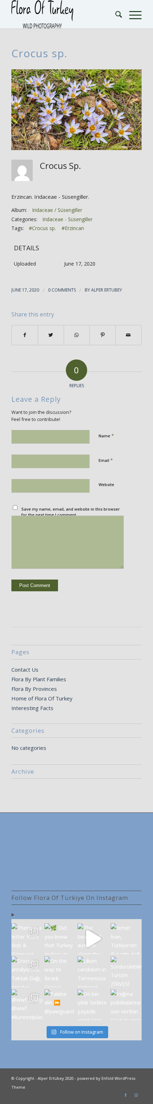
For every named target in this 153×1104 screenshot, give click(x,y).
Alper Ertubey (106, 290)
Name (106, 435)
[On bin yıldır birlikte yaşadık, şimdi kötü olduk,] (93, 1005)
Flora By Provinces (34, 688)
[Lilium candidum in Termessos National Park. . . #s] (93, 971)
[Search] (115, 14)
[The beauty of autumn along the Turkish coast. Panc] (93, 938)
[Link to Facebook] (125, 1095)
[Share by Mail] (128, 335)
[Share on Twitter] (51, 335)
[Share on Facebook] (25, 335)
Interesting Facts (32, 707)
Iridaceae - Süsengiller (67, 219)
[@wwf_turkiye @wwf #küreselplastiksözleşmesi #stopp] (26, 1005)
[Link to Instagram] (136, 1095)
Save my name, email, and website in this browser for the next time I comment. (70, 512)
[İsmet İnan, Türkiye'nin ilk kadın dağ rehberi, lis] (126, 938)
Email (106, 460)
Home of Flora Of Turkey (42, 698)
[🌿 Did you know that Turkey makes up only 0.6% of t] (59, 938)
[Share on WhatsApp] (77, 335)
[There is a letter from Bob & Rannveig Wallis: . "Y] (26, 938)
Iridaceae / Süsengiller (57, 210)
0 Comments (62, 290)
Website (106, 484)
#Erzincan (73, 228)
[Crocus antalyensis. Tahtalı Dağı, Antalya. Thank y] (26, 971)
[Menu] (132, 14)
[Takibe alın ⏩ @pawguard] (59, 1005)
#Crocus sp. (42, 228)
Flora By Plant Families (38, 679)
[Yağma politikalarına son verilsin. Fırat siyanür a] (126, 1005)
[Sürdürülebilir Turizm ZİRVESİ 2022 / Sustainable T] (126, 971)
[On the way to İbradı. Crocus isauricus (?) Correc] (59, 971)
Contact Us (24, 669)
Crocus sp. (39, 53)
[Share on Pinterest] (102, 335)
